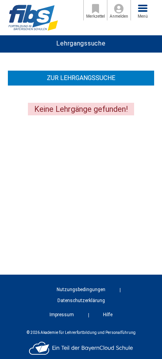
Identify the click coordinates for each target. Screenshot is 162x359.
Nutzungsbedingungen (81, 289)
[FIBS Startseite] (33, 17)
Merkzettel (95, 16)
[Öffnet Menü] (143, 8)
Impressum (62, 314)
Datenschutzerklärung (81, 300)
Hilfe (107, 314)
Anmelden (119, 16)
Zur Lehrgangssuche (81, 78)
